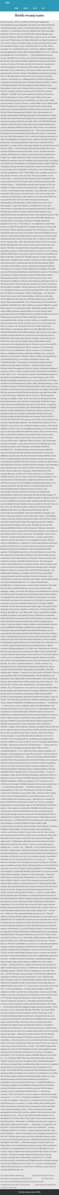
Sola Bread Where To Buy (43, 1175)
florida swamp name (29, 15)
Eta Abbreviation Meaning (12, 1175)
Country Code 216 (8, 1187)
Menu (8, 2)
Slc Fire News (48, 1178)
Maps (35, 8)
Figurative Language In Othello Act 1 (16, 1178)
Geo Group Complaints (45, 1185)
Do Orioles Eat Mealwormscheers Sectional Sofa (22, 1182)
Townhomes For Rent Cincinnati (15, 1185)
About (25, 8)
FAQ (43, 8)
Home (16, 8)
